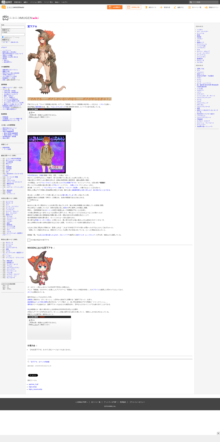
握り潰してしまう (69, 195)
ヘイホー (9, 221)
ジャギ (8, 170)
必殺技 (30, 299)
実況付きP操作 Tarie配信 (205, 76)
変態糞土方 (10, 262)
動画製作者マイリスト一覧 (11, 120)
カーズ (199, 99)
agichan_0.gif (33, 384)
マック (199, 81)
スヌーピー (200, 94)
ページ (17, 37)
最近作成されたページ (10, 128)
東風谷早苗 (10, 183)
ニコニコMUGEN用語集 (13, 158)
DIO (7, 172)
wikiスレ (6, 60)
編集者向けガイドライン (10, 70)
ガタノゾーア (64, 235)
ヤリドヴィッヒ (12, 218)
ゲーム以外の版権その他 (11, 101)
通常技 (30, 304)
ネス (198, 70)
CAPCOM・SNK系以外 (11, 92)
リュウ (9, 178)
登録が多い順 (14, 42)
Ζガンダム (200, 104)
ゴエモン (9, 220)
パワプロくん (201, 115)
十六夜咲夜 (9, 162)
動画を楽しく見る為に (10, 52)
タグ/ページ (8, 37)
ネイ (7, 205)
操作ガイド (152, 7)
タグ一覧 (5, 42)
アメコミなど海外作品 (11, 99)
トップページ (7, 50)
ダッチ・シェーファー (204, 83)
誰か (65, 208)
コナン (199, 92)
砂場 (4, 80)
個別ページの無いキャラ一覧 (13, 104)
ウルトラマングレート (204, 117)
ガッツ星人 (46, 220)
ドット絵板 (7, 149)
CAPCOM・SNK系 (10, 91)
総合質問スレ (8, 62)
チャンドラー (11, 269)
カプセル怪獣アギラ (68, 183)
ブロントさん (11, 180)
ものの (55, 235)
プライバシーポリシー (137, 402)
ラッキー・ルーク (12, 264)
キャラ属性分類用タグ (10, 109)
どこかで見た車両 (41, 302)
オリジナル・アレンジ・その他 (13, 102)
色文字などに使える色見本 (11, 73)
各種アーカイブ (7, 87)
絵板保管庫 (6, 147)
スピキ (9, 231)
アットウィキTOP (110, 402)
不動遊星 (200, 119)
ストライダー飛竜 (12, 177)
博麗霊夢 (9, 167)
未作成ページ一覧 (8, 129)
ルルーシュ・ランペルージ (205, 123)
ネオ (8, 229)
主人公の (43, 235)
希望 (8, 223)
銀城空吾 (9, 225)
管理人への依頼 (7, 55)
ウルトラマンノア (202, 103)
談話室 (5, 58)
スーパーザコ (11, 228)
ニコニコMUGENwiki (15, 7)
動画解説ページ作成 (9, 78)
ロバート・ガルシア (12, 211)
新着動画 (5, 117)
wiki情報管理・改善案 (9, 136)
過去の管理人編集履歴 (11, 133)
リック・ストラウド (12, 206)
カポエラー (200, 90)
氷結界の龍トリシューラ (204, 126)
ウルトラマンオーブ (58, 107)
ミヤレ (101, 104)
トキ (7, 165)
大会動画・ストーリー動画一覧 (12, 118)
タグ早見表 (6, 107)
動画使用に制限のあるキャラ (12, 106)
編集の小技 (6, 71)
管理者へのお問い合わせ (10, 57)
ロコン (199, 79)
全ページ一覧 (196, 7)
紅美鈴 (9, 192)
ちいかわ (9, 216)
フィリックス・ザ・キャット (206, 95)
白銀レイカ (74, 185)
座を (47, 235)
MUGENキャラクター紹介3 (205, 114)
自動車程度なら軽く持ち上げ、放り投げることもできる (91, 190)
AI (28, 309)
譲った (51, 235)
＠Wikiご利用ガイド (9, 74)
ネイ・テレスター (11, 213)
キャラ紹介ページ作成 (10, 76)
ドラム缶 (9, 272)
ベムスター (200, 72)
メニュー (4, 47)
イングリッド (11, 193)
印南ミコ (38, 220)
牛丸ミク (56, 185)
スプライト (95, 290)
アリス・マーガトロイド (14, 182)
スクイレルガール (11, 247)
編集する (180, 7)
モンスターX (11, 277)
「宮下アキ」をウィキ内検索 (39, 362)
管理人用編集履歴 (8, 131)
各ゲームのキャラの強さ (13, 160)
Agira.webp (33, 387)
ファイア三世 (11, 226)
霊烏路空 (9, 190)
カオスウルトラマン (13, 267)
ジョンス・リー (12, 276)
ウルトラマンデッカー (204, 97)
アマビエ (9, 266)
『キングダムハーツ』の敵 (52, 188)
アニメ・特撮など (9, 97)
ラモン (199, 77)
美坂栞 (199, 37)
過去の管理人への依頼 (11, 135)
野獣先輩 (9, 261)
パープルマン (10, 210)
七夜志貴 (9, 168)
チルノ (9, 185)
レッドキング (90, 235)
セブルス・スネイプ (13, 274)
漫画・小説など (9, 96)
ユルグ (199, 101)
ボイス (30, 292)
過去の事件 (6, 138)
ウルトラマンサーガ (203, 106)
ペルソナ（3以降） (72, 188)
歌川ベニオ (80, 235)
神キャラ (9, 163)
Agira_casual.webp (35, 389)
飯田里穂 (38, 107)
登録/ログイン (213, 7)
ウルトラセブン (46, 183)
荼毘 (7, 249)
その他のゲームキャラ (11, 94)
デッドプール (10, 208)
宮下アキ (32, 26)
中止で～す (9, 203)
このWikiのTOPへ (81, 402)
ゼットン (49, 210)
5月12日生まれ (33, 175)
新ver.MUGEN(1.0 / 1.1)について (13, 53)
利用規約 (123, 402)
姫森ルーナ (9, 214)
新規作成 (167, 7)
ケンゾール (9, 201)
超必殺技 (31, 302)
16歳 (41, 175)
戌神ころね (200, 68)
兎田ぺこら (200, 74)
